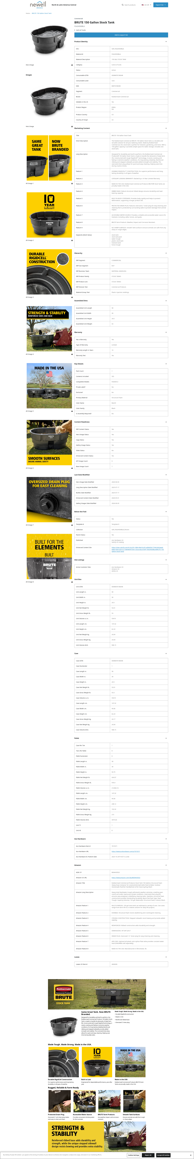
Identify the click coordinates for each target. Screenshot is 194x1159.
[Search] (122, 4)
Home (28, 13)
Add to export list (121, 35)
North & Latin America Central (64, 5)
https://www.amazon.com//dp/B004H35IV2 (126, 878)
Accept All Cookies (163, 1155)
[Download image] (72, 65)
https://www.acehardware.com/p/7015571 (126, 851)
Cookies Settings (133, 1155)
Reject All (148, 1155)
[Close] (191, 1155)
